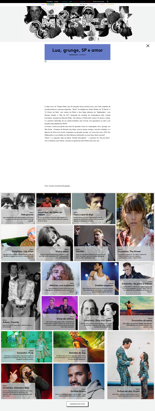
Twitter (70, 1)
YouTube (76, 1)
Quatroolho (93, 4)
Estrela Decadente (79, 138)
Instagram (82, 1)
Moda (69, 4)
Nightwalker (101, 112)
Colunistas (110, 4)
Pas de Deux (104, 138)
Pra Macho (83, 4)
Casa (64, 4)
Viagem (102, 4)
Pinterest (89, 1)
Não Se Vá (63, 115)
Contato (56, 1)
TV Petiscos (50, 4)
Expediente (50, 1)
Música (75, 4)
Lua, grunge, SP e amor (77, 50)
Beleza (58, 4)
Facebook (65, 1)
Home (43, 4)
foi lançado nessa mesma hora (82, 106)
